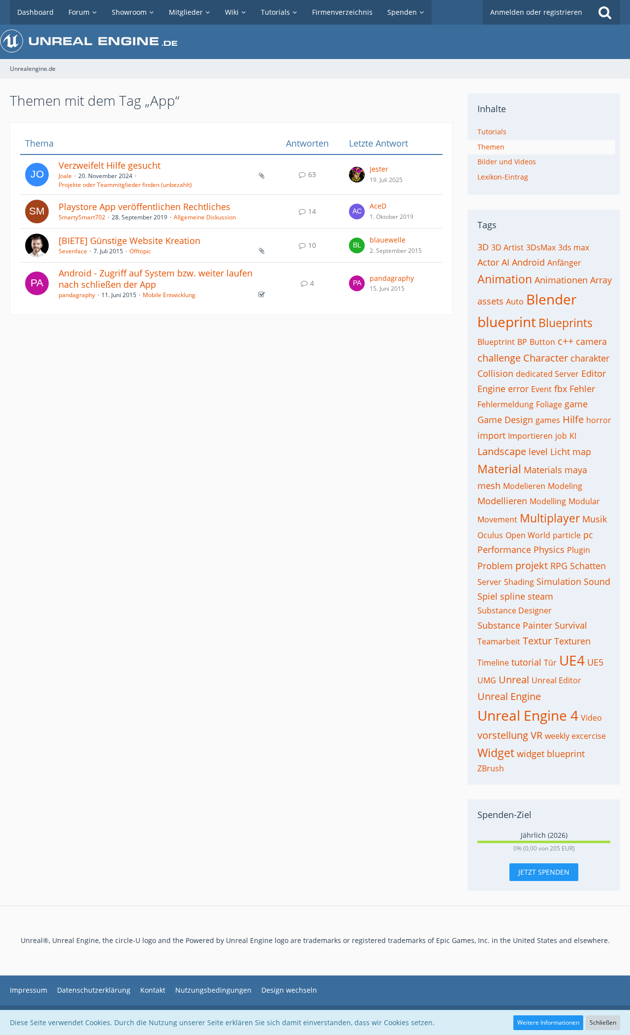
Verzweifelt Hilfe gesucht (109, 165)
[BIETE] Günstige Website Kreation (129, 240)
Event (541, 389)
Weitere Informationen (548, 1022)
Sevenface (73, 251)
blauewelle (388, 239)
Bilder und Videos (506, 161)
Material (499, 469)
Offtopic (140, 251)
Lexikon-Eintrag (502, 177)
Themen (490, 147)
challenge (499, 358)
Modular (584, 501)
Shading (519, 582)
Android (528, 262)
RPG (558, 566)
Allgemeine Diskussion (205, 217)
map (581, 451)
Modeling (565, 486)
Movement (497, 519)
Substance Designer (514, 610)
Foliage (549, 404)
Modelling (548, 501)
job (561, 435)
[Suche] (605, 12)
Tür (550, 662)
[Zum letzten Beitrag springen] (357, 175)
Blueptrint (496, 341)
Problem (495, 566)
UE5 (595, 662)
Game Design (505, 420)
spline (512, 596)
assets (490, 301)
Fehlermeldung (505, 404)
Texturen (572, 641)
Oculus (490, 535)
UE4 (572, 660)
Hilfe (573, 419)
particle (567, 535)
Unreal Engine (509, 696)
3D (483, 247)
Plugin (578, 550)
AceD (378, 206)
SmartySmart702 (82, 217)
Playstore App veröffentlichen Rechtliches (144, 207)
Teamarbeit (498, 641)
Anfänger (564, 262)
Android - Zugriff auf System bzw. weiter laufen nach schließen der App (155, 279)
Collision (495, 373)
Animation (504, 279)
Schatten (588, 566)
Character (545, 358)
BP (522, 341)
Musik (594, 519)
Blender (551, 299)
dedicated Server (547, 373)
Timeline (493, 662)
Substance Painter (514, 625)
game (576, 404)
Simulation (558, 581)
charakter (589, 358)
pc (588, 535)
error (518, 389)
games (548, 420)
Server (489, 582)
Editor (593, 373)
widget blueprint (551, 754)
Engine (491, 389)
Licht (560, 451)
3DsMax (541, 247)
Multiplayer (550, 518)
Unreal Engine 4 (527, 715)
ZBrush (490, 768)
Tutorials (491, 131)
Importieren (530, 435)
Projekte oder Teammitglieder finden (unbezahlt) (125, 185)
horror (598, 420)
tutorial (526, 662)
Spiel (487, 596)
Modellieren (502, 501)
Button (542, 341)
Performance (504, 549)
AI (505, 262)
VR (536, 735)
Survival (571, 625)
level (538, 451)
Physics (549, 549)
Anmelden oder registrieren (536, 12)
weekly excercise (575, 736)
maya (576, 470)
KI (572, 435)
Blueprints (565, 323)
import (491, 435)
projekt (531, 565)
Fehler (582, 389)
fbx (560, 389)
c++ (565, 341)
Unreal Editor (556, 680)
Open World (527, 535)
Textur (537, 640)
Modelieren (524, 486)
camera (591, 341)
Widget (495, 753)
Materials (543, 470)
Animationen (561, 280)
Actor (488, 262)
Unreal (514, 679)
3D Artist (507, 247)
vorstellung (502, 735)
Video (591, 717)
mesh (489, 485)
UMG (486, 680)
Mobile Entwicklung (169, 295)
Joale (65, 176)
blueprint (506, 321)
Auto (515, 301)
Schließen (603, 1022)
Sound (597, 581)
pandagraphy (77, 295)
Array (601, 280)
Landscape (501, 451)
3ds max (573, 247)
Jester (379, 169)
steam (540, 596)
